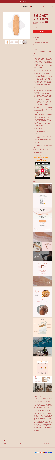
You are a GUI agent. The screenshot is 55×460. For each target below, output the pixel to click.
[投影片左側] (4, 42)
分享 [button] (34, 433)
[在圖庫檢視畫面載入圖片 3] (16, 42)
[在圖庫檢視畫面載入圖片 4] (21, 42)
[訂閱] (21, 443)
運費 (36, 23)
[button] (2, 6)
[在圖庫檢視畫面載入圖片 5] (25, 42)
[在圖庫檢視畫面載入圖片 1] (7, 42)
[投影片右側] (29, 42)
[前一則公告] (17, 2)
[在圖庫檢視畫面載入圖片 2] (12, 42)
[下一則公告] (37, 2)
